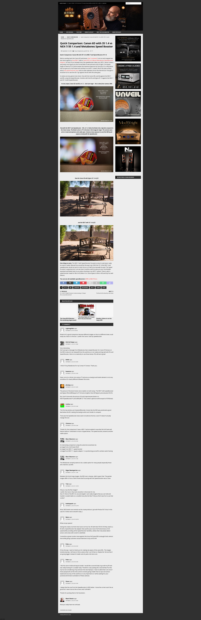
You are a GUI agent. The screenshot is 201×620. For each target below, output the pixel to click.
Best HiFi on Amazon (103, 32)
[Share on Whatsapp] (103, 283)
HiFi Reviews (69, 32)
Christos (68, 423)
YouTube (79, 32)
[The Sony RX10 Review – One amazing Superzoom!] (68, 310)
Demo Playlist (89, 32)
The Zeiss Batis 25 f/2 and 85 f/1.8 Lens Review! (86, 318)
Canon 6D (76, 287)
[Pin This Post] (83, 283)
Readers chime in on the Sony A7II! (104, 319)
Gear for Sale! (116, 32)
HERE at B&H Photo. (91, 279)
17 (92, 51)
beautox (68, 371)
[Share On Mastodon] (109, 283)
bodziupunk (69, 503)
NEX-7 (92, 287)
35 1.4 (65, 287)
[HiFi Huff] (100, 29)
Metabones (85, 287)
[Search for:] (133, 3)
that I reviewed (92, 58)
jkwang (68, 385)
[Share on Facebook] (63, 283)
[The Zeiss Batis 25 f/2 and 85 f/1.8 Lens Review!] (86, 310)
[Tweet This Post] (70, 283)
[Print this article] (96, 283)
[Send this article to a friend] (90, 283)
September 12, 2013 (67, 51)
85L (70, 287)
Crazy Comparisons (79, 51)
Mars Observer (70, 439)
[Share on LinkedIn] (76, 283)
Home (61, 32)
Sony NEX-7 (75, 60)
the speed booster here (71, 70)
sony (104, 287)
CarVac (68, 404)
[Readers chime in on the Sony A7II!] (104, 310)
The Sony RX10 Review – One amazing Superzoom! (68, 319)
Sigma (98, 287)
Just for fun (86, 51)
